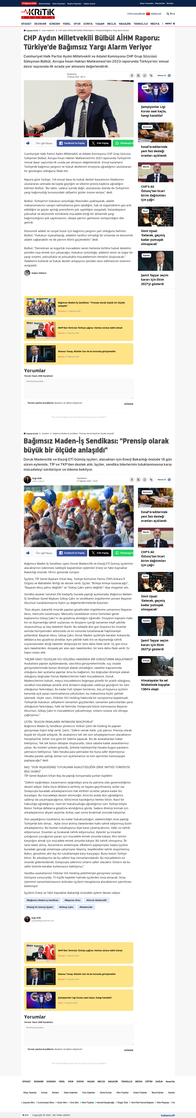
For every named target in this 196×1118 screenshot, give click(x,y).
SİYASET (26, 24)
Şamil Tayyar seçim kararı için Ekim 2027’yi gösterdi (154, 279)
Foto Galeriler (88, 1092)
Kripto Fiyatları (74, 4)
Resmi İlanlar (158, 1092)
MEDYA (155, 24)
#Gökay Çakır (66, 907)
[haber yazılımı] (168, 1115)
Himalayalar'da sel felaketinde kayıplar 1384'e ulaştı (155, 684)
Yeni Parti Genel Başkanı (141, 1102)
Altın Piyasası (162, 1102)
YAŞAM (99, 24)
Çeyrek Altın (28, 1102)
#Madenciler (86, 907)
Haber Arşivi (89, 4)
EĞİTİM (148, 1081)
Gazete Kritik (32, 30)
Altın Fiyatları (59, 4)
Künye (44, 1092)
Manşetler (160, 3)
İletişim (169, 3)
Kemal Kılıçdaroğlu (104, 1102)
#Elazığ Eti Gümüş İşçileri (40, 907)
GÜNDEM (54, 24)
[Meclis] (155, 172)
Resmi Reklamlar (174, 1081)
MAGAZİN (125, 24)
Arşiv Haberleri (48, 30)
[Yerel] (155, 216)
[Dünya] (155, 665)
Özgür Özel (122, 1102)
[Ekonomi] (155, 132)
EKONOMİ (40, 24)
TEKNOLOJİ (141, 24)
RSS (26, 1115)
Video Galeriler (71, 1092)
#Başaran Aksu (72, 900)
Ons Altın (73, 1102)
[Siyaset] (155, 260)
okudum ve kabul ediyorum (55, 402)
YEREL (67, 24)
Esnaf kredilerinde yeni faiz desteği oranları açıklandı (154, 151)
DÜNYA (87, 24)
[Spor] (155, 92)
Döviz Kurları (44, 4)
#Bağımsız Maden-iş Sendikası (42, 900)
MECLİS (111, 24)
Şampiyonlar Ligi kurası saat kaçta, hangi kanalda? (153, 111)
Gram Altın (61, 1102)
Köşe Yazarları (147, 3)
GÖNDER (128, 403)
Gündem (45, 433)
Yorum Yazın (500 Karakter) (38, 375)
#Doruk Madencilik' (97, 900)
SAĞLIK (159, 1081)
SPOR (77, 24)
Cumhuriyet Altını (45, 1102)
